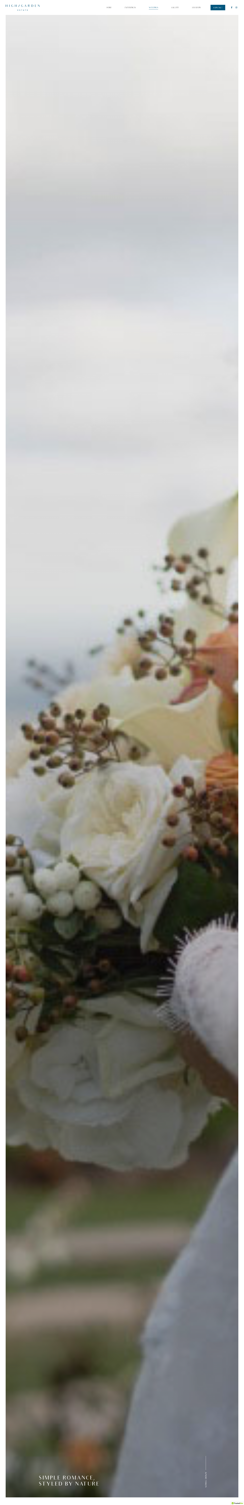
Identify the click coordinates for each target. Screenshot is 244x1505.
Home (109, 8)
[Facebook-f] (232, 7)
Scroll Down (206, 1479)
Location (196, 8)
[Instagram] (236, 7)
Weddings (153, 8)
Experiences (130, 8)
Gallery (175, 8)
